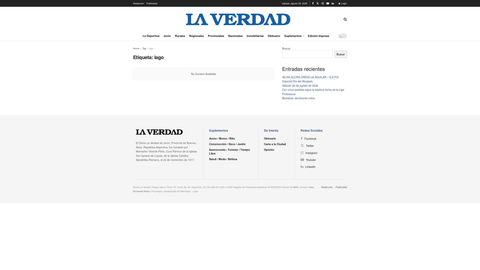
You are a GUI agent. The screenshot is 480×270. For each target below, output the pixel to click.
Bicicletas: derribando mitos (298, 98)
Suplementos (293, 36)
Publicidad (151, 3)
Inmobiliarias (255, 36)
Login (343, 3)
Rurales (180, 36)
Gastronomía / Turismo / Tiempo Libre (229, 151)
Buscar (286, 48)
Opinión (269, 150)
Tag (144, 48)
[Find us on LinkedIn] (333, 3)
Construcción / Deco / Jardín (227, 144)
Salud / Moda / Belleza (223, 159)
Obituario (274, 36)
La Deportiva (151, 36)
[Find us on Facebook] (313, 3)
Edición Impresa (318, 36)
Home (136, 48)
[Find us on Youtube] (327, 3)
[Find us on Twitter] (317, 3)
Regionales (196, 36)
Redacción (138, 3)
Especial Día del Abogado (297, 81)
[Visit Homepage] (238, 18)
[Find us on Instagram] (323, 3)
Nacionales (235, 36)
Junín (167, 36)
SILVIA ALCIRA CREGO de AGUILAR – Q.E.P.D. (310, 77)
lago (151, 48)
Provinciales (216, 36)
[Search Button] (345, 19)
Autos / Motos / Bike (222, 138)
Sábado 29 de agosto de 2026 (300, 85)
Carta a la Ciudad (275, 144)
